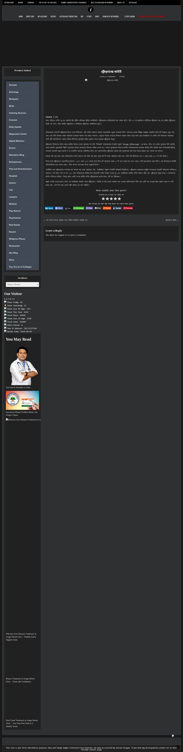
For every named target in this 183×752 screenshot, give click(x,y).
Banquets (13, 99)
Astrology (14, 92)
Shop (97, 16)
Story (89, 16)
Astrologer (9, 2)
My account (42, 16)
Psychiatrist (15, 218)
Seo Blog (13, 253)
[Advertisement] (91, 42)
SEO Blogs (133, 2)
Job (82, 16)
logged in (62, 235)
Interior (12, 183)
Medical (13, 204)
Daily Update (15, 127)
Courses (30, 2)
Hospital (13, 176)
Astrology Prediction (68, 16)
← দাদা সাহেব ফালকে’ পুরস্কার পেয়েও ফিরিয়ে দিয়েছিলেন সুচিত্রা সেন (65, 220)
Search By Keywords (111, 16)
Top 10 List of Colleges (48, 2)
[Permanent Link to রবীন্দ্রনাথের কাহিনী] (111, 96)
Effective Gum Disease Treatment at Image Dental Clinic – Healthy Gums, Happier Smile (21, 637)
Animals (13, 85)
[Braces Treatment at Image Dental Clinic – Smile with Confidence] (22, 660)
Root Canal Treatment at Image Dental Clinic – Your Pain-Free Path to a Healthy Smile (22, 723)
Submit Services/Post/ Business (73, 2)
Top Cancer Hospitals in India (18, 387)
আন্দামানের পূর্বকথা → (172, 220)
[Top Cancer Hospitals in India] (22, 365)
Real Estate (14, 225)
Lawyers (13, 197)
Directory (30, 16)
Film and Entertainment (20, 169)
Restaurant (14, 246)
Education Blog (16, 155)
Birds (11, 106)
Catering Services (17, 113)
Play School (15, 211)
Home (21, 16)
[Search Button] (178, 2)
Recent (53, 16)
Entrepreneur (15, 162)
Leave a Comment (108, 77)
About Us (121, 2)
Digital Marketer (16, 141)
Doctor (12, 148)
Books (20, 2)
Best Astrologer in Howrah (102, 2)
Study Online (130, 16)
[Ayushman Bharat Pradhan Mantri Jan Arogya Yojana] (22, 401)
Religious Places (17, 239)
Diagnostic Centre (18, 134)
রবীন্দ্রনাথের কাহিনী (111, 72)
